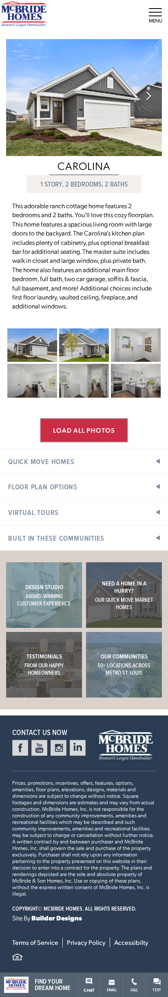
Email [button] (112, 990)
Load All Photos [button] (84, 430)
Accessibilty (131, 942)
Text (157, 990)
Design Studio (44, 595)
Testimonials (44, 664)
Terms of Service (35, 942)
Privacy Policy (86, 942)
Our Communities (123, 664)
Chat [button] (89, 990)
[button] (149, 97)
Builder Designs (56, 917)
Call (134, 990)
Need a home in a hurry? (124, 595)
